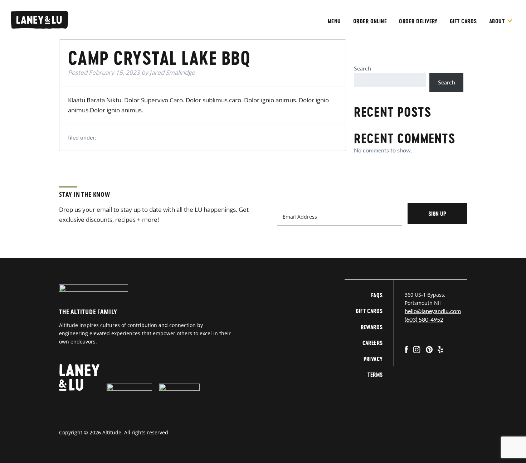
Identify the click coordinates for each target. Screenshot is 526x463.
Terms (375, 374)
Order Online (370, 21)
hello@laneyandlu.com (433, 311)
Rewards (372, 326)
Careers (372, 342)
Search (362, 69)
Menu (334, 21)
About (497, 21)
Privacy (373, 358)
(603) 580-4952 (424, 320)
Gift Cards (463, 21)
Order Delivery (418, 21)
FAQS (377, 295)
